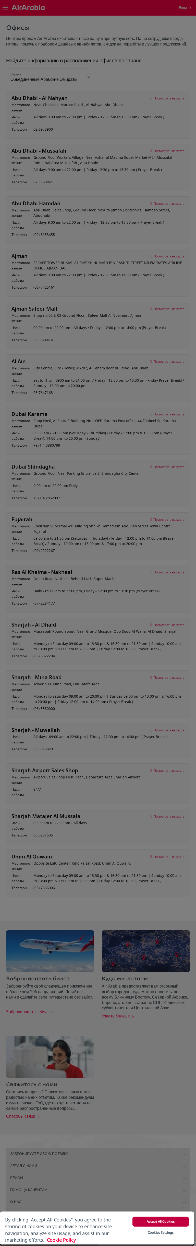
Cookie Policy (61, 1240)
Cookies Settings (161, 1232)
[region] (97, 1228)
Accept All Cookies (161, 1221)
